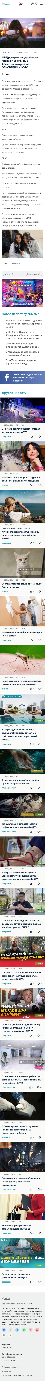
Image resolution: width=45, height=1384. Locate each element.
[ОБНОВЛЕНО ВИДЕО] (22, 805)
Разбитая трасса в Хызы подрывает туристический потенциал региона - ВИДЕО (24, 323)
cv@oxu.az (7, 1347)
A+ (8, 74)
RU (33, 4)
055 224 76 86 (8, 1360)
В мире (5, 485)
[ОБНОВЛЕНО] (22, 761)
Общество (6, 437)
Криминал (7, 1138)
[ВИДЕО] (22, 708)
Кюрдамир (16, 263)
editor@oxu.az (8, 1357)
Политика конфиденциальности (17, 1375)
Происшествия (9, 788)
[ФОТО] (22, 410)
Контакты (6, 1371)
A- (3, 74)
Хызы (5, 263)
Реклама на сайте (10, 1367)
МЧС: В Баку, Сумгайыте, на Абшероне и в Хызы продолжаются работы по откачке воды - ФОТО (24, 335)
